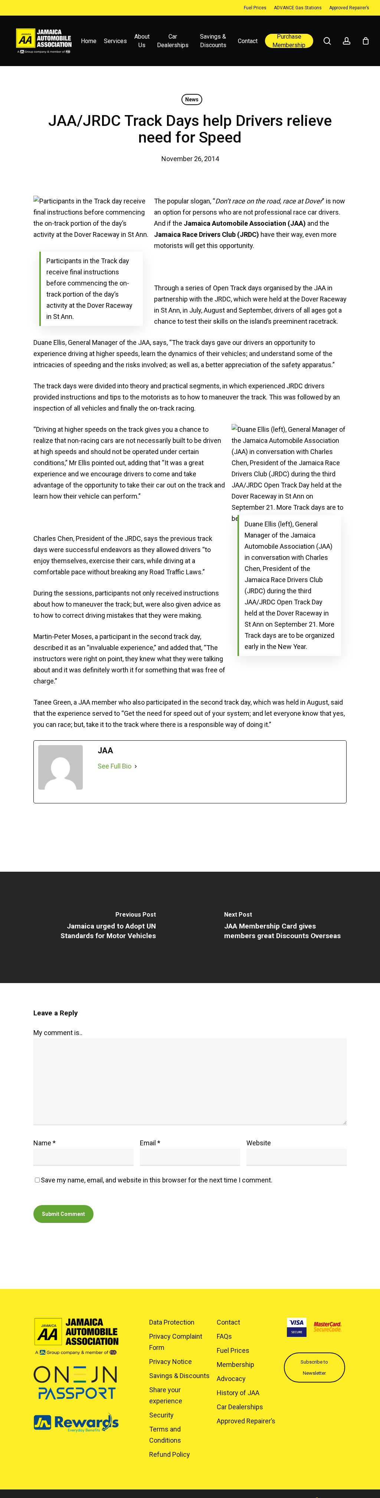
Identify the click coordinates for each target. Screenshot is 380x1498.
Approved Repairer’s (246, 1421)
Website (258, 1143)
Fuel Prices (233, 1350)
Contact (228, 1322)
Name (44, 1143)
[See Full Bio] (135, 766)
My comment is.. (57, 1033)
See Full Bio (114, 766)
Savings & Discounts (179, 1376)
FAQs (224, 1336)
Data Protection (171, 1322)
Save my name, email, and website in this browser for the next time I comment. (156, 1180)
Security (161, 1415)
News (192, 99)
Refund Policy (169, 1454)
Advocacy (231, 1379)
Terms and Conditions (165, 1434)
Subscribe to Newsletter (314, 1367)
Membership (235, 1364)
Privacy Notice (170, 1361)
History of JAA (238, 1393)
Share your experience (165, 1395)
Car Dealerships (240, 1407)
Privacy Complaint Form (175, 1341)
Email (150, 1143)
